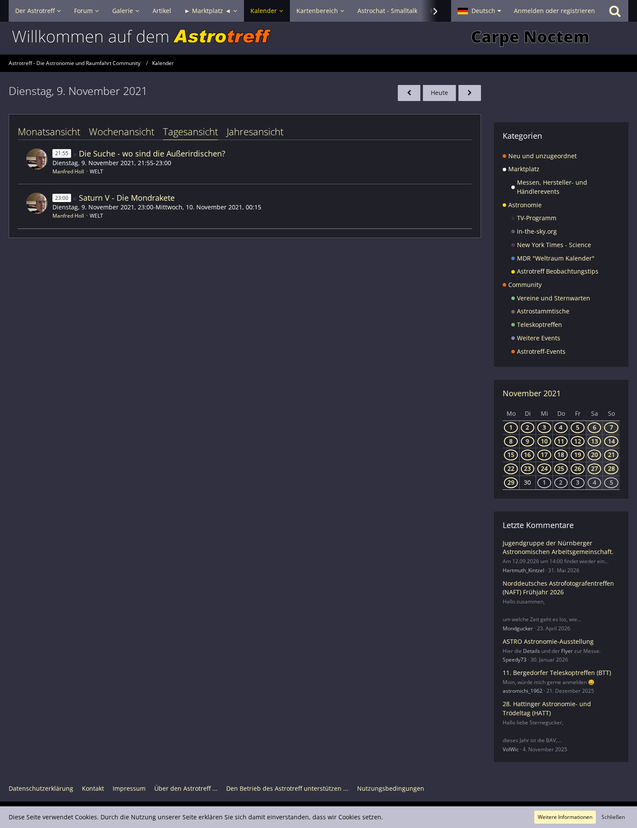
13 (594, 441)
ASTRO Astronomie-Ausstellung (548, 641)
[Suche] (614, 11)
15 (510, 454)
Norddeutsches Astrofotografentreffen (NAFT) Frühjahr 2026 (558, 588)
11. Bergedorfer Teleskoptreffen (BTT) (557, 672)
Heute (439, 92)
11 (560, 441)
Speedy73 (514, 659)
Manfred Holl (68, 171)
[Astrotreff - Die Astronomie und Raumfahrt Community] (318, 38)
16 (527, 454)
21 (611, 454)
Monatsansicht (49, 131)
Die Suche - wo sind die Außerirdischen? (152, 153)
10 (544, 441)
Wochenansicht (121, 131)
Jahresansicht (255, 131)
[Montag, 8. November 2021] (409, 93)
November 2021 (532, 393)
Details (531, 651)
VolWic (511, 749)
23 (527, 468)
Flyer (567, 651)
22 (510, 468)
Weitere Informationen (565, 817)
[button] (479, 11)
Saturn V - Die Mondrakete (127, 197)
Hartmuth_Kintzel (523, 570)
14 (611, 441)
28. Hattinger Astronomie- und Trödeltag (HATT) (547, 708)
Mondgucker (518, 628)
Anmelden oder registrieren (554, 11)
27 (594, 468)
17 (544, 454)
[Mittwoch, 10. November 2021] (469, 93)
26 (577, 468)
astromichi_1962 (523, 690)
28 (611, 468)
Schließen (613, 817)
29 (510, 482)
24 (544, 468)
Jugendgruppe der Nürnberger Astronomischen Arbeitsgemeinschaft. (558, 547)
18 (560, 454)
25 (560, 468)
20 (594, 454)
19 (577, 454)
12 (577, 441)
